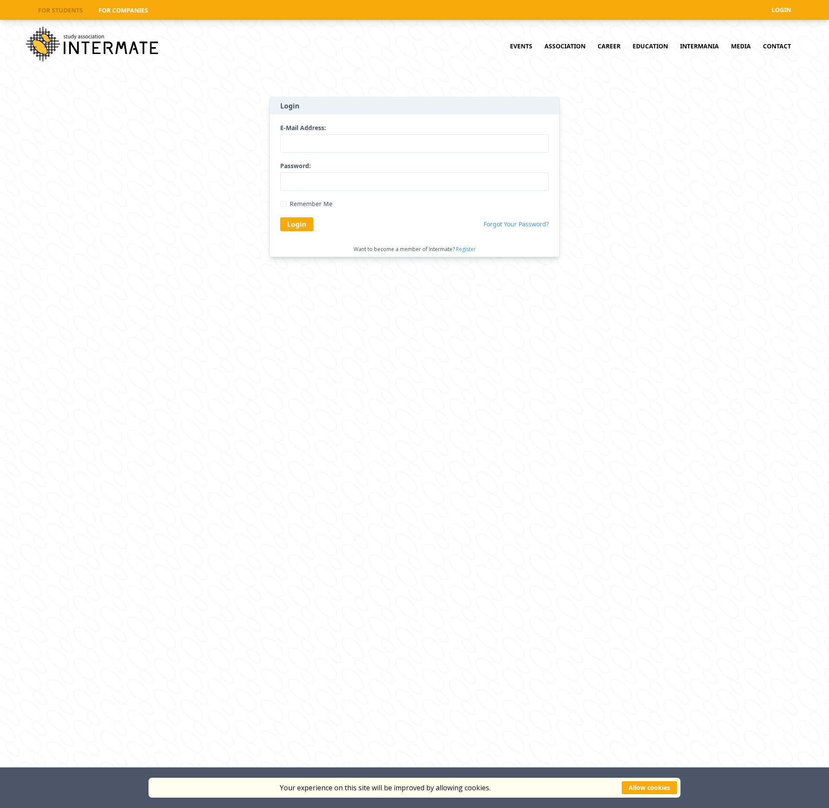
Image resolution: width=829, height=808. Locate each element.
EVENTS (521, 46)
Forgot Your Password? (516, 224)
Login (297, 224)
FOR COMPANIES (123, 10)
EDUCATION (650, 46)
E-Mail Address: (303, 128)
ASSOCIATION (564, 46)
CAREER (609, 46)
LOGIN (781, 10)
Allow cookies (649, 787)
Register (466, 249)
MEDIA (741, 46)
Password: (295, 166)
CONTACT (777, 46)
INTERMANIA (699, 46)
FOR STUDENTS (60, 10)
